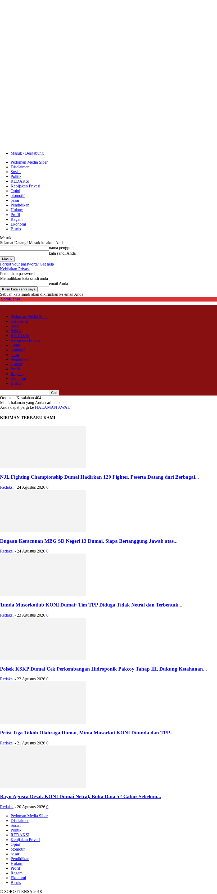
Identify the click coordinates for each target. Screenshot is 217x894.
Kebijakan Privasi (25, 186)
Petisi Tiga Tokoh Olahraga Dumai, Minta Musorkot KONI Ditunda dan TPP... (87, 732)
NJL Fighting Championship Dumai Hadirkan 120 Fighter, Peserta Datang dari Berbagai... (99, 477)
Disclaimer (20, 167)
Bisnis (16, 229)
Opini (15, 190)
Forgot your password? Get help (27, 264)
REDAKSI (20, 181)
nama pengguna (62, 247)
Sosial (16, 171)
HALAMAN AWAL (52, 407)
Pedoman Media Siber (29, 162)
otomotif (18, 195)
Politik (16, 176)
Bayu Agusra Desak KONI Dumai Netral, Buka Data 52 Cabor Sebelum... (80, 796)
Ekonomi (18, 224)
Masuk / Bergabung (27, 153)
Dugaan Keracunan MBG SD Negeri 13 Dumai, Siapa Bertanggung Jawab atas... (89, 541)
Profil (15, 214)
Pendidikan (20, 205)
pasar (15, 200)
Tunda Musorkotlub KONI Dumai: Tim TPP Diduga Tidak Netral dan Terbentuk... (91, 605)
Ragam (16, 219)
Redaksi (6, 487)
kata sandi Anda (62, 253)
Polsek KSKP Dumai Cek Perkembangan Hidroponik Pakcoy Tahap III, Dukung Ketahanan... (103, 669)
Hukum (17, 210)
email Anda (58, 283)
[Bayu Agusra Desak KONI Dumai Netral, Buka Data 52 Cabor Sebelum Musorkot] (43, 786)
